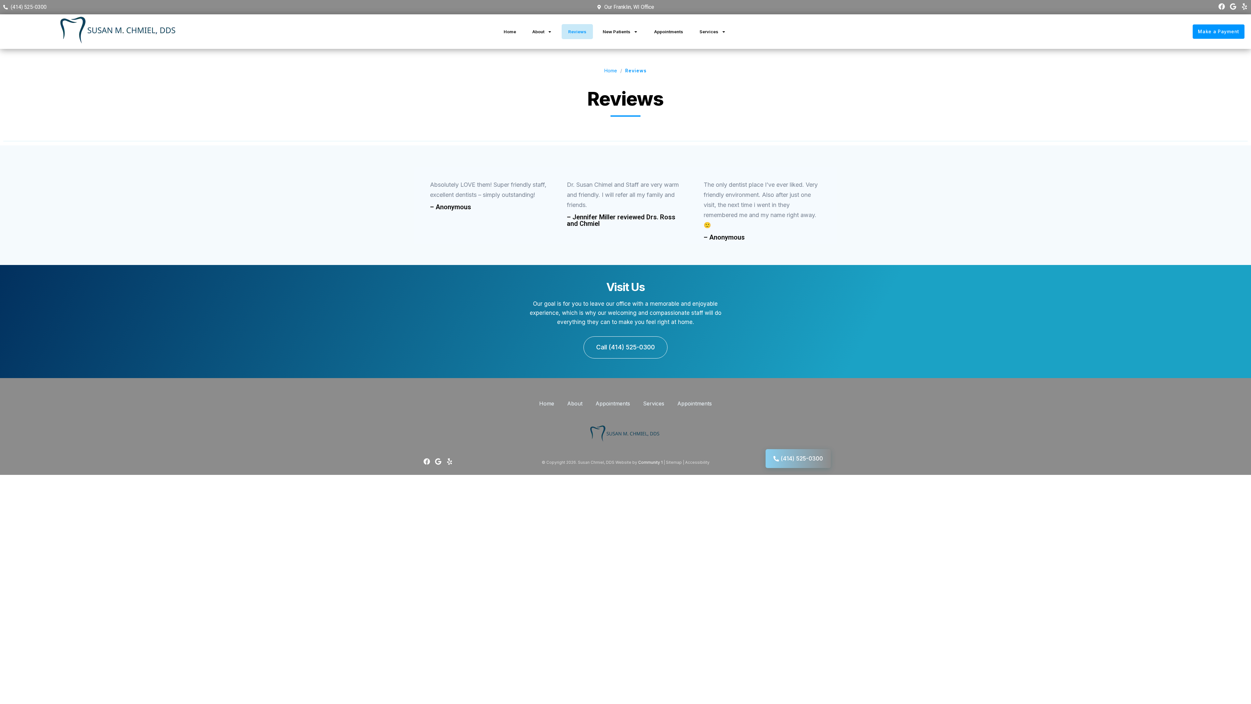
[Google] (1233, 6)
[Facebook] (1221, 6)
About (538, 31)
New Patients (616, 31)
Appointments (668, 31)
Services (708, 31)
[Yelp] (1244, 6)
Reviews (577, 31)
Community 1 (650, 462)
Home (510, 31)
